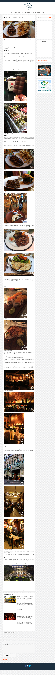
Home (11, 12)
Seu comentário (5, 644)
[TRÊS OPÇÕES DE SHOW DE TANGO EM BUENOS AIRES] (10, 616)
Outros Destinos (27, 12)
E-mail (21, 636)
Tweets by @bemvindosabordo (42, 60)
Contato (43, 12)
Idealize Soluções (34, 668)
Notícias (38, 12)
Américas (15, 12)
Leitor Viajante (33, 12)
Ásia (22, 12)
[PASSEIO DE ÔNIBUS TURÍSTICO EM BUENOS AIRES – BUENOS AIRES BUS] (10, 599)
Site (3, 640)
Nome (4, 636)
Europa (19, 12)
